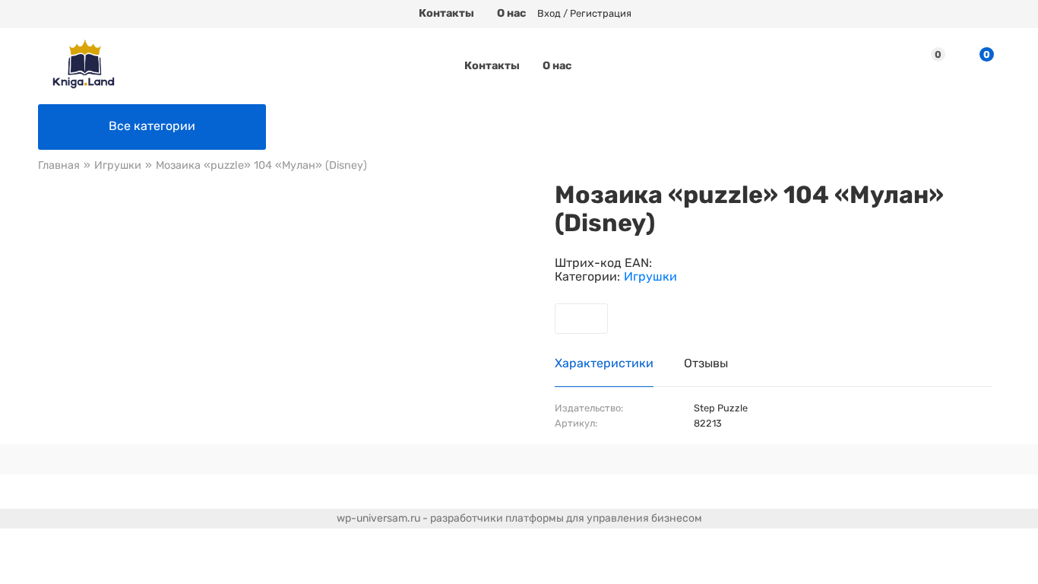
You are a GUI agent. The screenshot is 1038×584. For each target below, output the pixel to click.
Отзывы (706, 363)
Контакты (446, 13)
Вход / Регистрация (584, 13)
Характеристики (604, 363)
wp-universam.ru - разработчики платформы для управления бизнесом (519, 518)
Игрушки (650, 277)
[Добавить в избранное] (581, 318)
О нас (511, 13)
